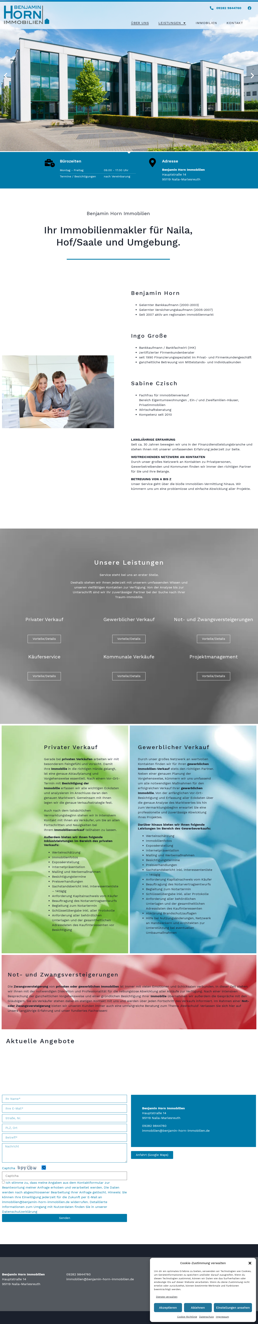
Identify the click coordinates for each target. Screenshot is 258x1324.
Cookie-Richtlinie (187, 1316)
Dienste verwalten (166, 1296)
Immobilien (206, 23)
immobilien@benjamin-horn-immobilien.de (36, 1202)
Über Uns (140, 23)
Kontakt (235, 23)
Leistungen (169, 23)
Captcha (8, 1168)
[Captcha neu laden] (44, 1167)
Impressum (222, 1316)
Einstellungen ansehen (233, 1307)
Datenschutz (206, 1316)
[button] (250, 1263)
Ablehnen (198, 1307)
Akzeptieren (168, 1307)
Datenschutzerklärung (19, 1212)
